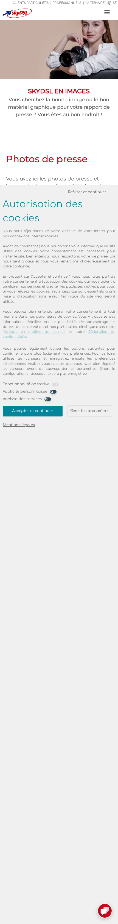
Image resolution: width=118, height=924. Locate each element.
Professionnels (67, 3)
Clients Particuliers (31, 3)
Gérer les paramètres (89, 411)
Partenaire (95, 3)
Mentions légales (19, 425)
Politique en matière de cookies (34, 332)
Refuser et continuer (87, 192)
